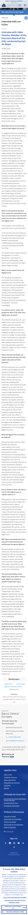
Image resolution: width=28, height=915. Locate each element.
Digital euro (8, 684)
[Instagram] (14, 843)
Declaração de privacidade (12, 819)
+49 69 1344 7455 (14, 737)
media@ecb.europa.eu (16, 741)
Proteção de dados (10, 816)
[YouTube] (18, 843)
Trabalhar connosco (10, 777)
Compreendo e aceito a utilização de (15, 907)
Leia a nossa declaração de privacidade (15, 897)
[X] (5, 843)
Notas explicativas (10, 780)
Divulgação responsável (11, 806)
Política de (10, 822)
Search (19, 5)
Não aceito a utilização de (15, 911)
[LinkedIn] (10, 843)
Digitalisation (14, 689)
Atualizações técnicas (11, 803)
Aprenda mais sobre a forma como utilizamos (15, 901)
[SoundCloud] (23, 843)
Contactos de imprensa (8, 756)
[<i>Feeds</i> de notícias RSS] (14, 847)
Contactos (7, 785)
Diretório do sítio (9, 831)
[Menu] (25, 5)
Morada (6, 788)
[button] (25, 2)
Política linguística (10, 827)
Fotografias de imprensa (12, 783)
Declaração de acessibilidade (13, 824)
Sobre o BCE (8, 774)
